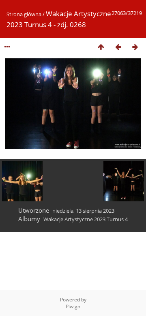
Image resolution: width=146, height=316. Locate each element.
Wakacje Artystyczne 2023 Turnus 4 (85, 219)
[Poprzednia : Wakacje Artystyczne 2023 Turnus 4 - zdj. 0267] (118, 46)
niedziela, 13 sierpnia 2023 (83, 210)
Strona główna (23, 14)
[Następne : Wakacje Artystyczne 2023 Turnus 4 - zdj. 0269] (135, 46)
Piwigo (73, 306)
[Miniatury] (101, 46)
